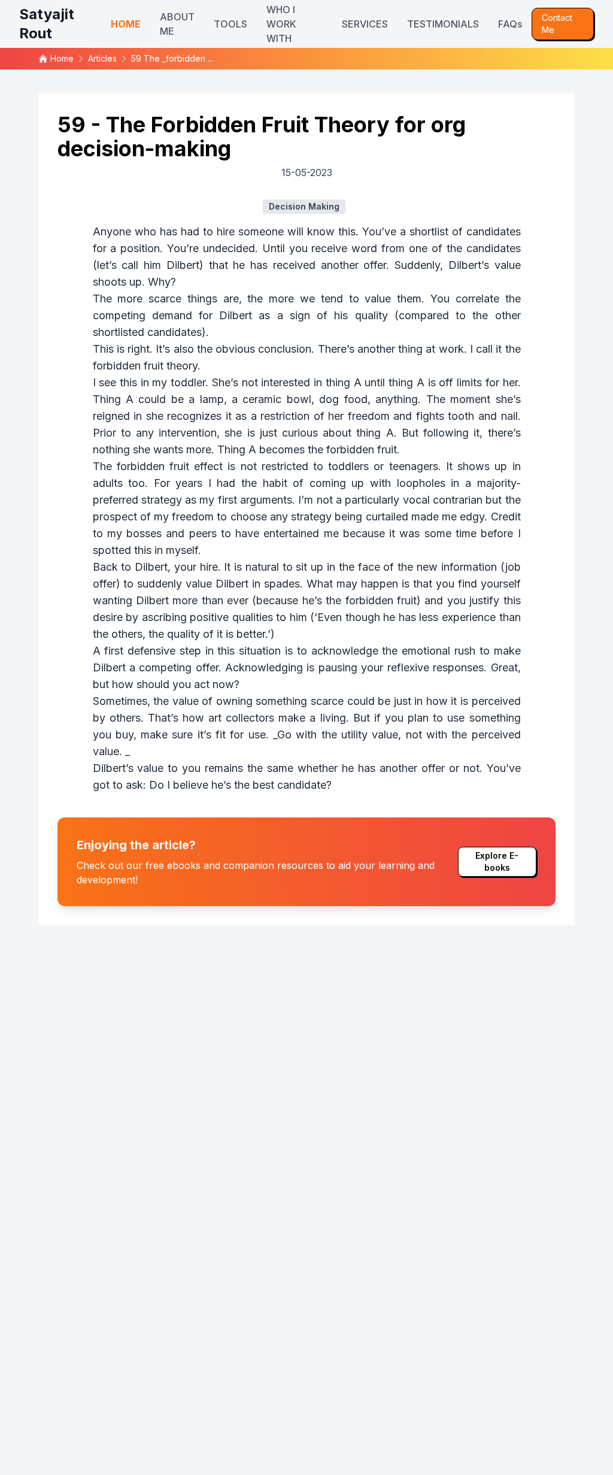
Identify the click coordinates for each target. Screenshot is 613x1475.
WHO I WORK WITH (281, 24)
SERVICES (365, 24)
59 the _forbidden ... (172, 58)
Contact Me (557, 24)
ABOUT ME (177, 24)
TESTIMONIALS (443, 24)
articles (102, 58)
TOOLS (230, 24)
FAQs (510, 24)
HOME (126, 24)
